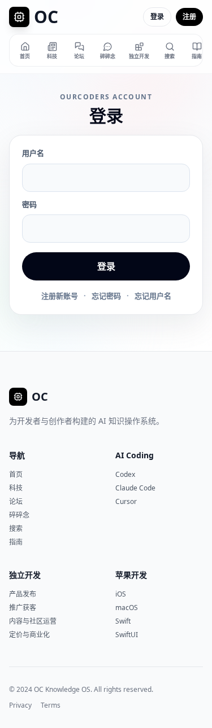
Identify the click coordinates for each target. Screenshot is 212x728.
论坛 (16, 501)
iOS (120, 594)
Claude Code (135, 488)
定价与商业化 (29, 634)
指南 (16, 542)
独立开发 (25, 574)
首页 (16, 474)
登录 (157, 16)
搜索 (16, 528)
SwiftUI (126, 634)
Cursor (126, 501)
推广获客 (22, 607)
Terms (50, 705)
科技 (16, 488)
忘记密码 (106, 296)
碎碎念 (19, 515)
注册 (189, 16)
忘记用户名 (153, 296)
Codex (125, 474)
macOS (126, 607)
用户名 (33, 153)
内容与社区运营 (33, 621)
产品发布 (22, 594)
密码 (29, 204)
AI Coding (134, 455)
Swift (123, 621)
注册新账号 (59, 296)
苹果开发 (131, 574)
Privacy (20, 705)
